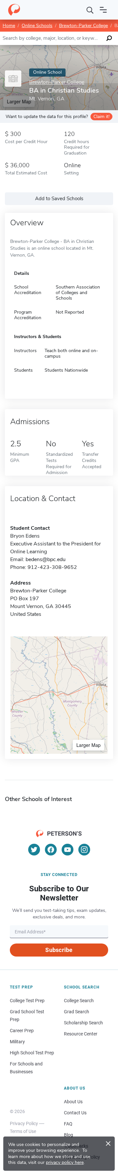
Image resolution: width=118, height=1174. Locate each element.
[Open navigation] (103, 10)
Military (17, 1041)
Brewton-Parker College (83, 25)
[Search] (90, 10)
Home (9, 25)
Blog (68, 1134)
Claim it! (101, 116)
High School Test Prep (32, 1052)
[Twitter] (34, 849)
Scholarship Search (83, 1022)
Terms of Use (23, 1131)
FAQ (68, 1123)
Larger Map (88, 745)
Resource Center (80, 1033)
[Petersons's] (14, 10)
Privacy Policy (24, 1123)
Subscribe (58, 949)
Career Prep (22, 1030)
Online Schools (37, 25)
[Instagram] (84, 849)
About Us (73, 1101)
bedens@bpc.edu (46, 559)
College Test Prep (27, 1000)
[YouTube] (67, 849)
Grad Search (76, 1011)
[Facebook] (51, 849)
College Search (79, 1000)
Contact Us (75, 1112)
